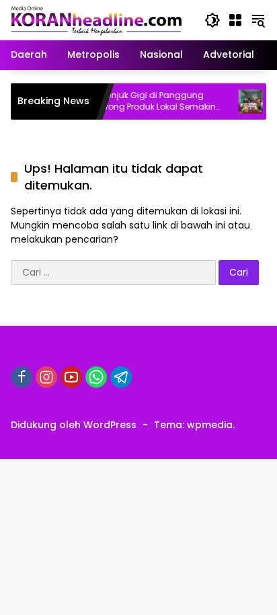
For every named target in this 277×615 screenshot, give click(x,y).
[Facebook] (21, 377)
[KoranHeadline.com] (96, 19)
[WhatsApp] (96, 377)
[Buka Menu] (235, 20)
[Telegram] (121, 377)
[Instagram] (46, 377)
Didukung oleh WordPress (73, 425)
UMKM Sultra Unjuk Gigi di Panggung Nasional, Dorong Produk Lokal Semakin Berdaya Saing (127, 101)
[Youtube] (71, 377)
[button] (212, 20)
